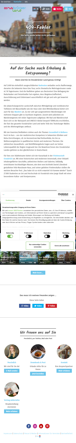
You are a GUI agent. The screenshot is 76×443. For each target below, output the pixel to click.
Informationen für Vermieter (49, 433)
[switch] (28, 236)
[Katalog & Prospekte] (38, 351)
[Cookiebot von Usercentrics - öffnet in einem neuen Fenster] (59, 194)
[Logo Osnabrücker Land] (15, 9)
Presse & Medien (30, 433)
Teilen (26, 306)
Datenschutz (18, 433)
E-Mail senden (11, 371)
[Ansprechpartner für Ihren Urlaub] (64, 351)
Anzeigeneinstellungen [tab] (47, 200)
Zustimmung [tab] (10, 200)
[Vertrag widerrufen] (11, 389)
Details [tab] (28, 200)
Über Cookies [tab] (66, 200)
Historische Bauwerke (69, 262)
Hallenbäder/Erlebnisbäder (24, 262)
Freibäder (30, 262)
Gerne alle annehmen (62, 246)
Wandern (18, 112)
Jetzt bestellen (38, 374)
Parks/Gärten (43, 262)
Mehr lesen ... (38, 273)
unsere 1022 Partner (15, 210)
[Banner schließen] (73, 194)
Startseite (17, 2)
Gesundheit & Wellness (58, 132)
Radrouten (42, 85)
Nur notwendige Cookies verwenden (37, 246)
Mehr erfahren (64, 371)
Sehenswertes (12, 262)
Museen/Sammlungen (5, 262)
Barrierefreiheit (67, 433)
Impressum (8, 433)
